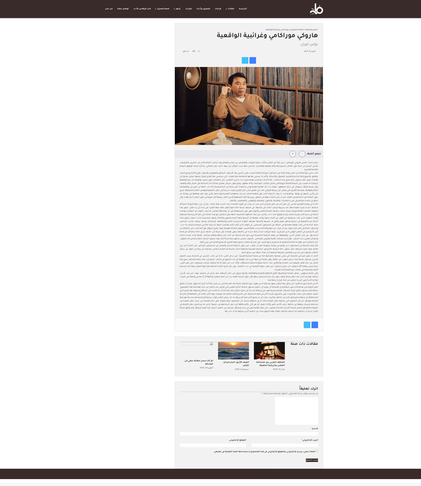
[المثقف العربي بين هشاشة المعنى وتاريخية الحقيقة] (269, 359)
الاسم (314, 429)
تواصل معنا (123, 9)
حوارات (188, 9)
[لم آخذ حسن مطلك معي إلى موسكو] (197, 345)
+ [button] (293, 154)
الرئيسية (314, 30)
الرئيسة (243, 9)
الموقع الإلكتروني (237, 440)
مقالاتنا (299, 30)
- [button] (302, 154)
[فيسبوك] (252, 60)
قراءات (218, 9)
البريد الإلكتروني (309, 440)
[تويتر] (245, 60)
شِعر (178, 9)
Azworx (276, 470)
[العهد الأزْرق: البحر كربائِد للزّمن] (233, 359)
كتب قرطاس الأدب (142, 9)
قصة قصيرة (163, 9)
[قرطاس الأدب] (316, 9)
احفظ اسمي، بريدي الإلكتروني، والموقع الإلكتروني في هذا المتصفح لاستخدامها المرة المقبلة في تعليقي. (264, 452)
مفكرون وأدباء (203, 9)
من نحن (109, 9)
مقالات (231, 9)
